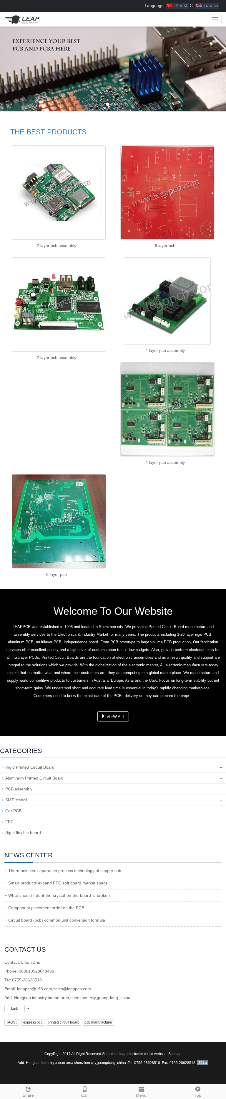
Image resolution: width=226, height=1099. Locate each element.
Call (84, 1095)
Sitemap (175, 1054)
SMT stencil (16, 800)
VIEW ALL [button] (115, 716)
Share (28, 1095)
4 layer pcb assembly (165, 350)
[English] (207, 5)
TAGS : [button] (11, 1022)
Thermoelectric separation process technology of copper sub (64, 870)
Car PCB (13, 810)
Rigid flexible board (23, 832)
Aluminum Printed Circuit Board (34, 778)
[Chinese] (177, 5)
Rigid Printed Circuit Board (29, 767)
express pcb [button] (33, 1022)
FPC (9, 821)
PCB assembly (18, 789)
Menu (141, 1095)
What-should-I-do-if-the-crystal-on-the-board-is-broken (59, 895)
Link (14, 1008)
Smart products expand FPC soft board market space (58, 883)
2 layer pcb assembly (56, 245)
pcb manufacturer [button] (98, 1022)
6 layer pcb (165, 245)
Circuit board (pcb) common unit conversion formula (56, 920)
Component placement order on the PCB (46, 907)
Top (198, 1095)
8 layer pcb (56, 574)
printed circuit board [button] (63, 1022)
